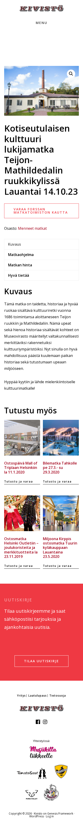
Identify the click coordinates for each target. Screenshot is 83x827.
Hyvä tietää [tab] (18, 275)
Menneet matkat (32, 228)
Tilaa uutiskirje (41, 661)
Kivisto (38, 813)
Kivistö (41, 8)
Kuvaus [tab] (14, 244)
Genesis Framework (60, 813)
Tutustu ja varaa (18, 481)
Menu (41, 23)
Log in (50, 816)
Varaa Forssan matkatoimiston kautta (41, 211)
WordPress (36, 816)
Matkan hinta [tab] (20, 265)
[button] (71, 74)
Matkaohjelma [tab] (21, 254)
